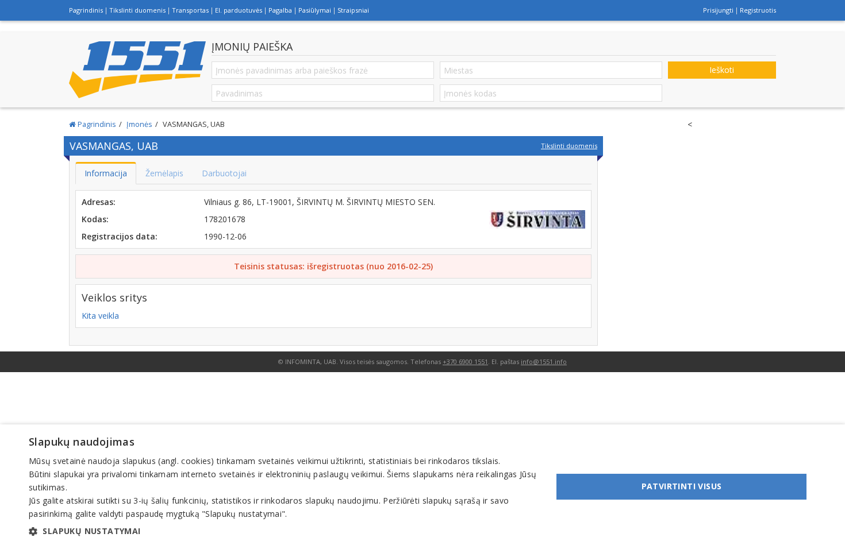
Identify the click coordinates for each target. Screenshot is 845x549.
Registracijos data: (120, 236)
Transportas (190, 10)
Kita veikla (100, 315)
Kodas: (95, 219)
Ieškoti (721, 69)
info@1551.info (544, 361)
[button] (283, 531)
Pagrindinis (86, 10)
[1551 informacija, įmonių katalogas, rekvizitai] (137, 69)
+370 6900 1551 (465, 361)
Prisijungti (718, 10)
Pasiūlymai (314, 10)
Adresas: (99, 201)
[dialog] (422, 486)
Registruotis (758, 10)
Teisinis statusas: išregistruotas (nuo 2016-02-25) (333, 266)
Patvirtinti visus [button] (682, 486)
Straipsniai (353, 10)
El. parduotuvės (238, 10)
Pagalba (280, 10)
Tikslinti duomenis (137, 10)
